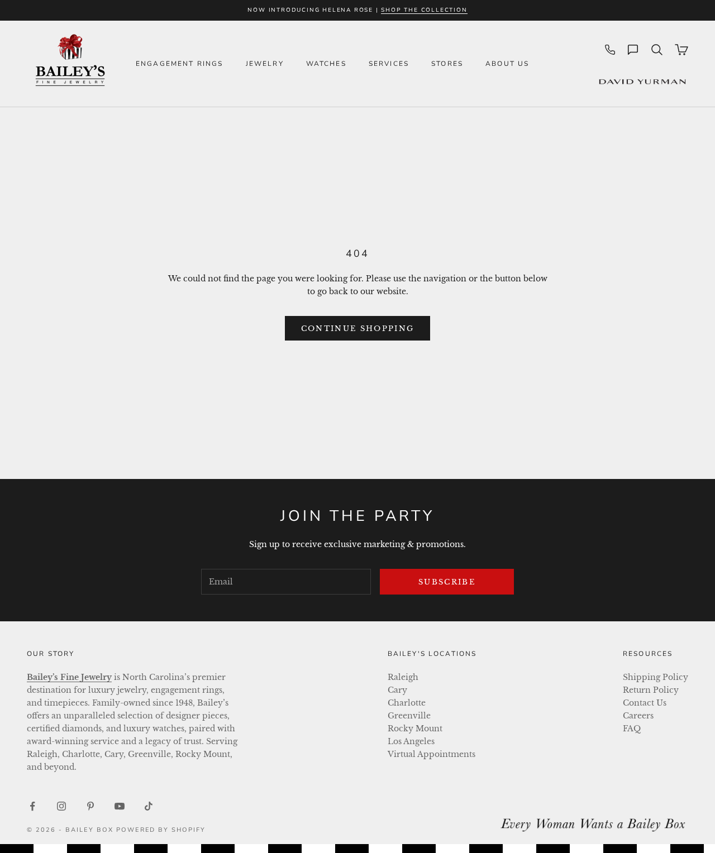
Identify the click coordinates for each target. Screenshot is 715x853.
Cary (397, 690)
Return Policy (651, 690)
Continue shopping (357, 328)
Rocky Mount (415, 728)
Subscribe (446, 582)
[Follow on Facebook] (32, 806)
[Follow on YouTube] (119, 806)
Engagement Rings (179, 63)
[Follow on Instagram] (61, 806)
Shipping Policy (655, 677)
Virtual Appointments (431, 754)
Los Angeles (411, 741)
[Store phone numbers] (610, 49)
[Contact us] (633, 50)
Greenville (409, 716)
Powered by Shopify (161, 830)
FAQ (632, 728)
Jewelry (265, 63)
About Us (507, 63)
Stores (447, 63)
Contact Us (644, 703)
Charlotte (407, 703)
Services (389, 63)
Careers (638, 716)
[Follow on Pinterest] (90, 806)
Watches (326, 63)
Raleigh (403, 677)
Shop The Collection (424, 10)
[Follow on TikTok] (148, 806)
